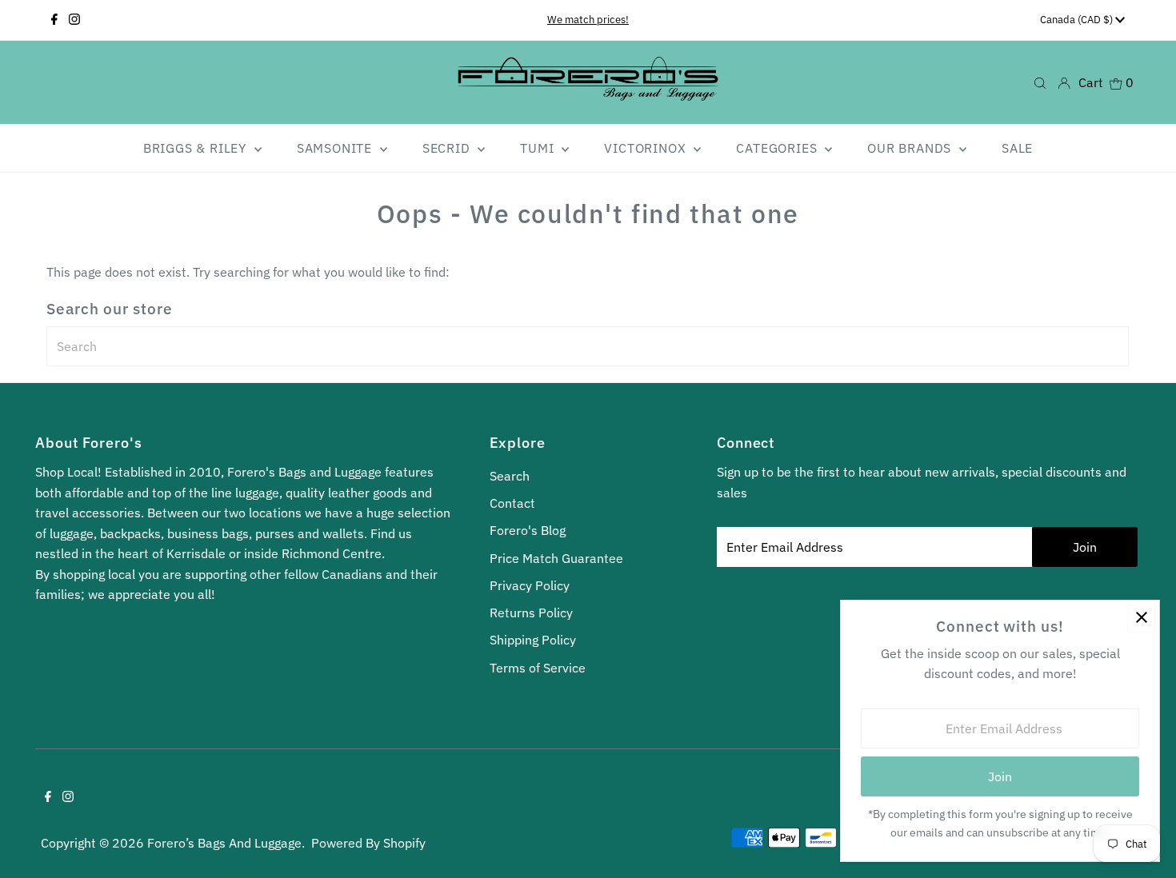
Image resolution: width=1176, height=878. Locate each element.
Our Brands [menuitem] (911, 148)
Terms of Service (538, 668)
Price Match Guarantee (556, 558)
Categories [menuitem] (778, 148)
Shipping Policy (533, 640)
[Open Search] (1040, 82)
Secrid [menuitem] (448, 148)
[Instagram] (74, 20)
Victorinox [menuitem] (647, 148)
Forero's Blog (528, 530)
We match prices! (588, 19)
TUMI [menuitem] (539, 148)
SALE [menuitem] (1017, 148)
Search (510, 476)
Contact (512, 503)
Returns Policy (531, 613)
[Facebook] (54, 20)
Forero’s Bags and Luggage (224, 843)
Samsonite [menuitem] (336, 148)
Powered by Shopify (368, 843)
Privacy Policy (530, 585)
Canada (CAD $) (1077, 19)
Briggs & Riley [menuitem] (196, 148)
